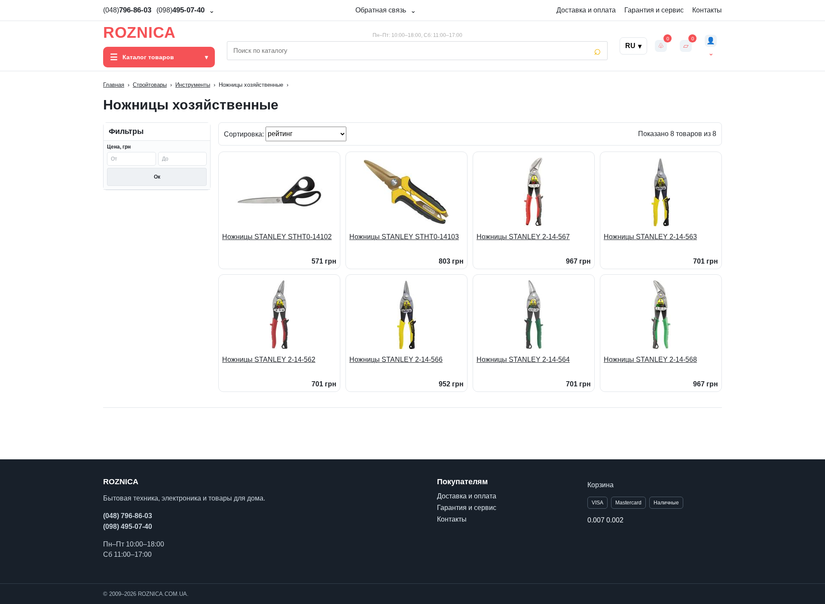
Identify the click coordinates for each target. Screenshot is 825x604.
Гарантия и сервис (654, 10)
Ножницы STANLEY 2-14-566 (396, 359)
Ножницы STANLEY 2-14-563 (650, 236)
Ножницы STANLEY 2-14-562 (268, 359)
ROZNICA (139, 32)
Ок (157, 177)
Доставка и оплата (586, 10)
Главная (113, 85)
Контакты (707, 10)
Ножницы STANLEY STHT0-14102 (277, 236)
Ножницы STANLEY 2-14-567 (523, 236)
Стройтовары (150, 85)
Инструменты (192, 85)
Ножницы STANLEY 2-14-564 (523, 359)
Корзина (600, 485)
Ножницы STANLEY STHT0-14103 (404, 236)
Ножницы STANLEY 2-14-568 (650, 359)
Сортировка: (245, 133)
